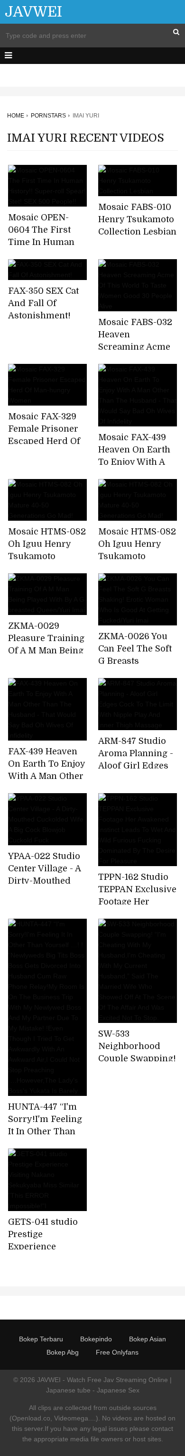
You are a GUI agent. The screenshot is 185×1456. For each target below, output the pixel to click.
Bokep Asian (147, 1339)
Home (15, 115)
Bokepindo (96, 1339)
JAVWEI (33, 12)
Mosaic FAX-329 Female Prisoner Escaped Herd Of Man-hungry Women (44, 441)
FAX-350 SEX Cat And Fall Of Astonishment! (43, 303)
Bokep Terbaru (41, 1339)
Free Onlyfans (117, 1352)
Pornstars (48, 115)
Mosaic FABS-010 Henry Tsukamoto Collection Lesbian (137, 219)
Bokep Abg (62, 1352)
